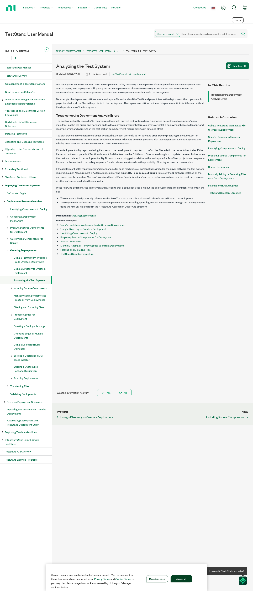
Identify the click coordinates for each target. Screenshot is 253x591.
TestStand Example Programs (21, 459)
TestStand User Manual (18, 67)
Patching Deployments (26, 378)
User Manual (138, 74)
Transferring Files (19, 386)
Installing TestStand (16, 133)
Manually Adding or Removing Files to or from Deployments (30, 297)
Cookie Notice (123, 579)
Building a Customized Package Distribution (26, 368)
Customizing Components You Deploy (27, 240)
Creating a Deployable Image (29, 326)
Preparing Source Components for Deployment (27, 229)
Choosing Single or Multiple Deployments (28, 335)
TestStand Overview (16, 75)
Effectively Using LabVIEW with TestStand (22, 442)
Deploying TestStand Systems (22, 185)
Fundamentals (12, 161)
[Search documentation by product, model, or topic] (243, 34)
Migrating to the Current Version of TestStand (24, 151)
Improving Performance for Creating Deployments (26, 411)
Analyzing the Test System (29, 280)
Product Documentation (68, 51)
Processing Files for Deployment (24, 316)
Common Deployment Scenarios (24, 402)
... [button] (119, 51)
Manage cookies (157, 578)
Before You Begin (16, 193)
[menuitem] (29, 8)
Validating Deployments (23, 394)
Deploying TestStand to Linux (21, 432)
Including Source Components (30, 288)
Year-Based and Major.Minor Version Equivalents (25, 112)
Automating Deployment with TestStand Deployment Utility (23, 422)
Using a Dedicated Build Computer (27, 346)
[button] (177, 34)
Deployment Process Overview (24, 201)
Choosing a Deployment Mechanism (23, 218)
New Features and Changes (20, 91)
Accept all (181, 578)
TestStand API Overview (18, 451)
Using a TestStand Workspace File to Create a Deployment (30, 259)
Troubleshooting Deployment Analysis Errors (226, 96)
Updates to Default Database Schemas (21, 124)
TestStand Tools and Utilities (20, 177)
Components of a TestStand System (25, 83)
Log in (238, 20)
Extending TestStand (16, 169)
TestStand (120, 74)
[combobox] (196, 33)
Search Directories (70, 241)
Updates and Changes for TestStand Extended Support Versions (25, 101)
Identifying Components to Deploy (28, 209)
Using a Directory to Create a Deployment (29, 270)
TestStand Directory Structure (76, 253)
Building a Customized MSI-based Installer (29, 357)
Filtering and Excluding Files (29, 307)
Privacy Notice (102, 579)
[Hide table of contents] (47, 49)
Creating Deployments (23, 250)
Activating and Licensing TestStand (24, 141)
